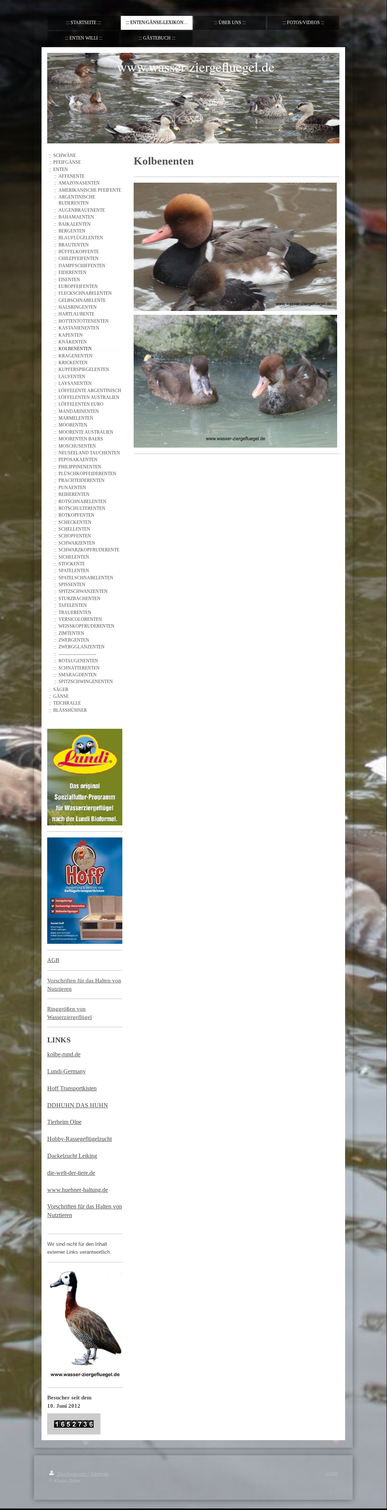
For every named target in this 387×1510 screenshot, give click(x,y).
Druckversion (72, 1474)
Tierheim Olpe (64, 1122)
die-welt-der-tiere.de (71, 1173)
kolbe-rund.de (63, 1054)
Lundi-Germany (66, 1071)
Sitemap (99, 1474)
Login (332, 1473)
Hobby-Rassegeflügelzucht (79, 1139)
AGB (53, 960)
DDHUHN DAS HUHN (77, 1105)
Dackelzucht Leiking (72, 1156)
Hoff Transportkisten (72, 1088)
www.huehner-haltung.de (77, 1190)
